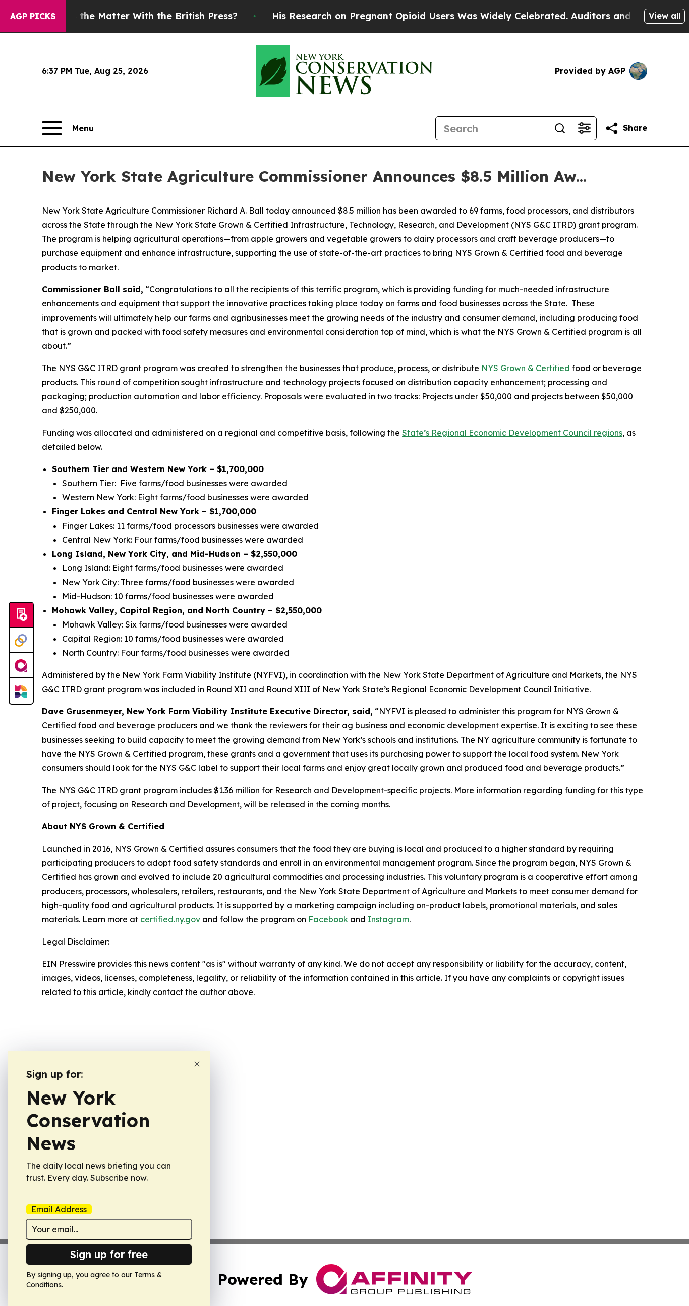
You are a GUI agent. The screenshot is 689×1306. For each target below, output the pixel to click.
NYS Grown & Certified (525, 368)
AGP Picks (32, 16)
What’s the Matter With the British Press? (141, 16)
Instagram (388, 919)
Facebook (328, 919)
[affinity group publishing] (21, 665)
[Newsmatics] (21, 691)
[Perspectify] (21, 640)
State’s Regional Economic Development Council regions (512, 433)
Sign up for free (109, 1254)
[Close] (197, 1064)
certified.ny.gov (170, 919)
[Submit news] (21, 615)
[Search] (560, 128)
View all (664, 16)
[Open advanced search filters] (584, 128)
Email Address (59, 1209)
